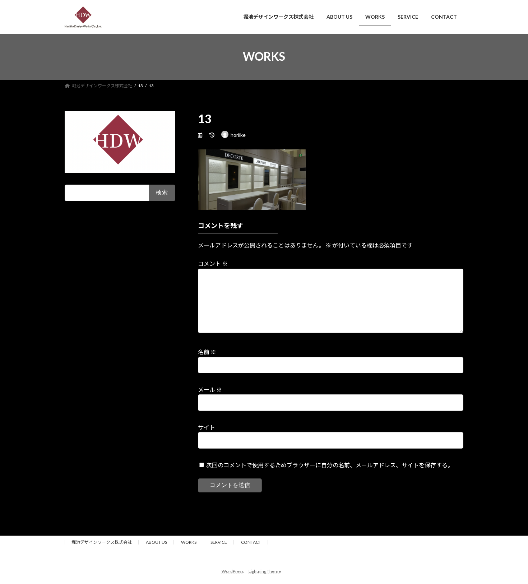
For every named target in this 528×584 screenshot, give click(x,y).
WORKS (188, 542)
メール (210, 389)
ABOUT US (156, 542)
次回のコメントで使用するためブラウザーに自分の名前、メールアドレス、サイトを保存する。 (329, 465)
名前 (207, 351)
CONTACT (251, 542)
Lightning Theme (265, 571)
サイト (206, 427)
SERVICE (218, 542)
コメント (213, 263)
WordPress (233, 571)
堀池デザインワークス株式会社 (101, 542)
